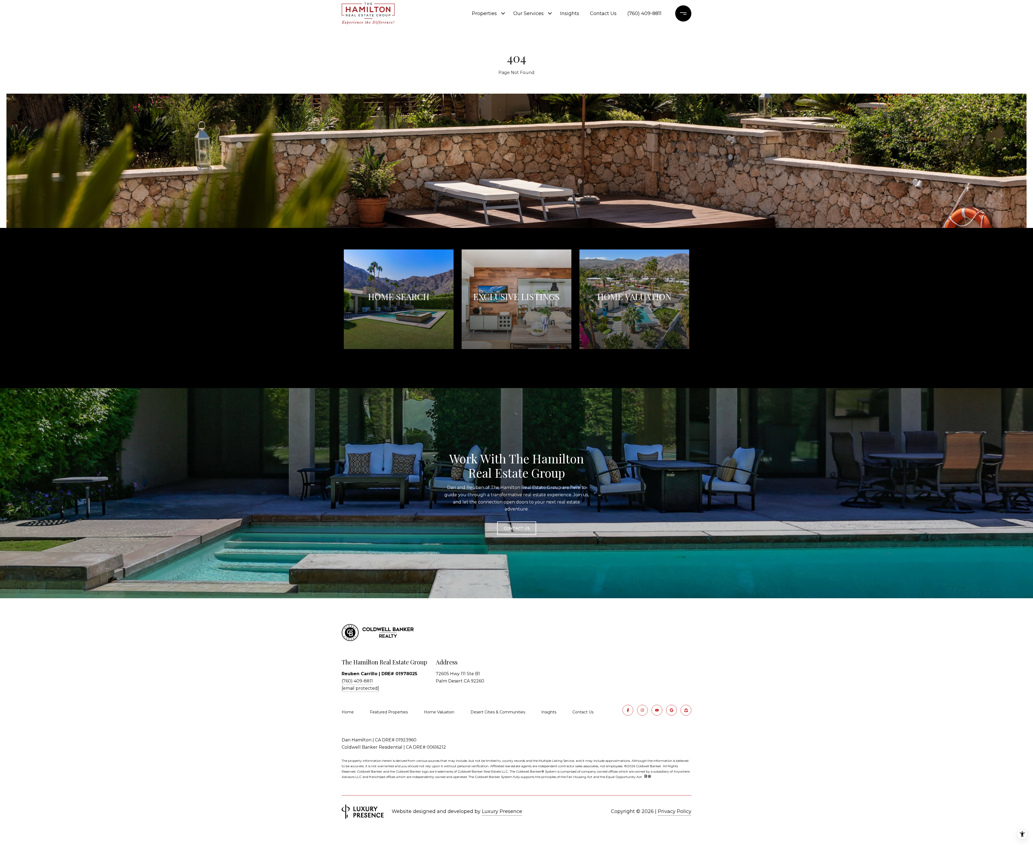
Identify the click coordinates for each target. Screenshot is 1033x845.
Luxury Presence (502, 811)
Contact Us (582, 712)
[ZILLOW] (686, 710)
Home (348, 712)
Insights (569, 13)
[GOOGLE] (671, 710)
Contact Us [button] (517, 528)
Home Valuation (439, 712)
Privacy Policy (674, 811)
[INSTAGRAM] (642, 710)
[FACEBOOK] (627, 710)
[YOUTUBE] (657, 710)
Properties (484, 13)
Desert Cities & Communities (497, 712)
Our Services (528, 13)
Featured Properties (389, 712)
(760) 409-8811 (644, 13)
